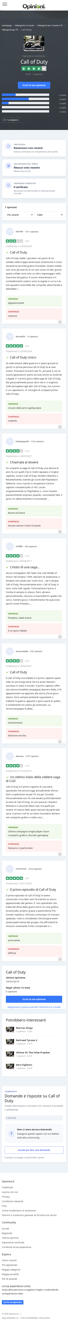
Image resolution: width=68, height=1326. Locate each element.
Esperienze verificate (13, 1242)
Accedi (64, 4)
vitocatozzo (21, 868)
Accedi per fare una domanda (34, 1150)
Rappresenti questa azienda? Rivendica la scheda (34, 1007)
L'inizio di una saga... (25, 567)
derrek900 (20, 336)
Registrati (7, 1233)
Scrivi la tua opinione (34, 85)
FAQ (4, 1205)
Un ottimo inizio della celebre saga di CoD (33, 779)
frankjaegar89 (22, 441)
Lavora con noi (10, 1192)
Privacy (6, 1196)
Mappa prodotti (10, 1274)
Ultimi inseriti (9, 1260)
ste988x (19, 546)
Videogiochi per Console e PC (50, 25)
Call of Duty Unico (23, 357)
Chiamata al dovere (24, 462)
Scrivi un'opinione (12, 1302)
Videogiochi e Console (24, 25)
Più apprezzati (9, 1264)
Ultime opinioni (10, 1237)
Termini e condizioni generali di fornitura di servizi (29, 1215)
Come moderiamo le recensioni (19, 1210)
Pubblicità (7, 1187)
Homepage (7, 25)
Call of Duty (18, 252)
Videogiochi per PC (10, 29)
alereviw (19, 756)
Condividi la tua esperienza (16, 1247)
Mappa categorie (11, 1269)
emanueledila (22, 651)
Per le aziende (9, 1278)
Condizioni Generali (12, 1201)
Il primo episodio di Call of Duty (33, 889)
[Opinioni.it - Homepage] (34, 5)
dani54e (19, 231)
